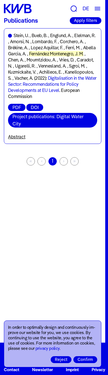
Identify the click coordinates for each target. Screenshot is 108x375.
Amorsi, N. (20, 41)
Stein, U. (21, 35)
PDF (16, 107)
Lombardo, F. (44, 41)
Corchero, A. (72, 41)
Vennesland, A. (52, 66)
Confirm (85, 359)
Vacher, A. (23, 78)
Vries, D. (66, 60)
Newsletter (42, 369)
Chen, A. (16, 60)
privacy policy (47, 348)
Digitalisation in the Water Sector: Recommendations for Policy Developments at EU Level (52, 84)
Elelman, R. (85, 35)
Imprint (72, 369)
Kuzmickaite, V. (22, 72)
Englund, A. (60, 35)
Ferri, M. (73, 47)
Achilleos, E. (50, 72)
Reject (61, 359)
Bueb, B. (39, 35)
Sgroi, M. (77, 66)
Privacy (98, 369)
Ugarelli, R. (25, 66)
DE (86, 8)
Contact (11, 369)
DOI (35, 107)
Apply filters (85, 20)
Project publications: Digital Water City (48, 120)
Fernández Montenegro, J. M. (56, 53)
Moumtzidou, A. (41, 60)
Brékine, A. (18, 47)
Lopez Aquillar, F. (47, 47)
